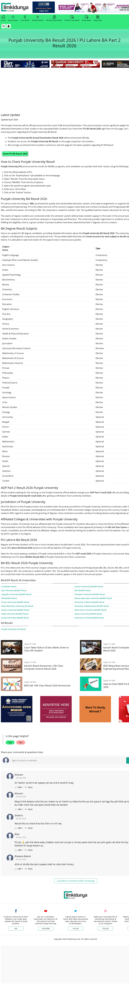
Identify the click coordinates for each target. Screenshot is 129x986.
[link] (44, 7)
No (20, 742)
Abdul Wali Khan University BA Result (17, 606)
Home (3, 20)
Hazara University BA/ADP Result (15, 610)
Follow (76, 929)
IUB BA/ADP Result (9, 598)
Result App (98, 20)
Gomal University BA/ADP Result (15, 618)
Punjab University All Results (13, 629)
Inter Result (25, 20)
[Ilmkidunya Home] (15, 7)
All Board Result (38, 20)
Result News (86, 20)
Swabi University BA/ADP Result (14, 614)
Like (15, 929)
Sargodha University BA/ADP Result (16, 594)
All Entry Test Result (72, 20)
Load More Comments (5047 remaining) (75, 880)
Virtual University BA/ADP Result (15, 602)
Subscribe (46, 929)
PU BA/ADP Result (9, 586)
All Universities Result (54, 20)
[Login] (8, 26)
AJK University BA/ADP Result (13, 590)
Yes (10, 742)
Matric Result (13, 20)
